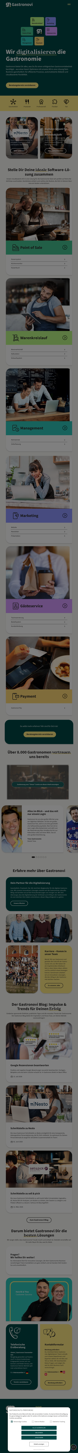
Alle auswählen (39, 1428)
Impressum (35, 1449)
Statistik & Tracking (59, 1422)
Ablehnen (39, 1433)
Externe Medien (40, 1422)
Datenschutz (42, 1449)
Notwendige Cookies (20, 1422)
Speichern (39, 1438)
